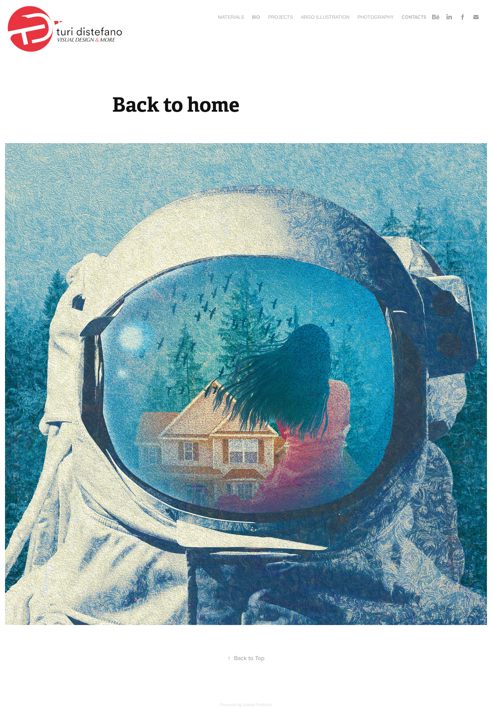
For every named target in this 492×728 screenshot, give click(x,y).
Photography (375, 17)
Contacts (414, 17)
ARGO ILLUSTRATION (325, 17)
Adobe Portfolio (257, 705)
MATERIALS (231, 17)
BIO (256, 17)
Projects (280, 17)
